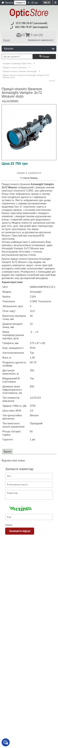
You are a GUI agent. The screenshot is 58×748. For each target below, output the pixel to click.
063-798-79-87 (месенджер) (31, 27)
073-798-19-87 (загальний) (31, 23)
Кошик (6, 40)
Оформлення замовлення (40, 40)
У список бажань (29, 178)
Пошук (45, 56)
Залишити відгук (19, 531)
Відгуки (7, 451)
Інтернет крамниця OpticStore (17, 63)
